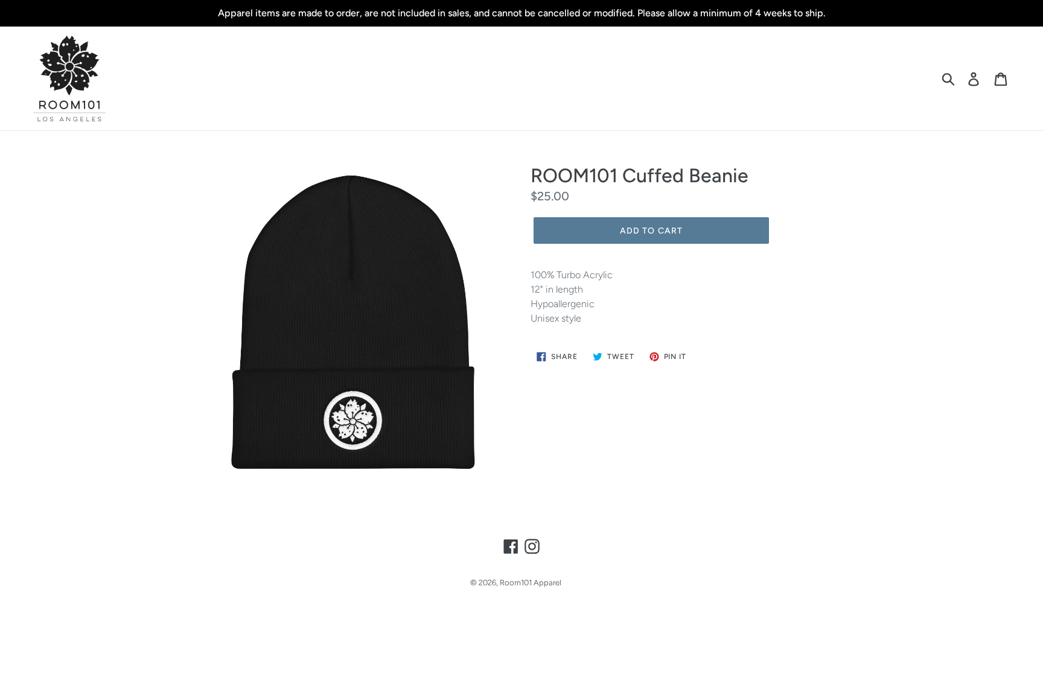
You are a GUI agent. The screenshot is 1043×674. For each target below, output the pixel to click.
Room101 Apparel (530, 582)
